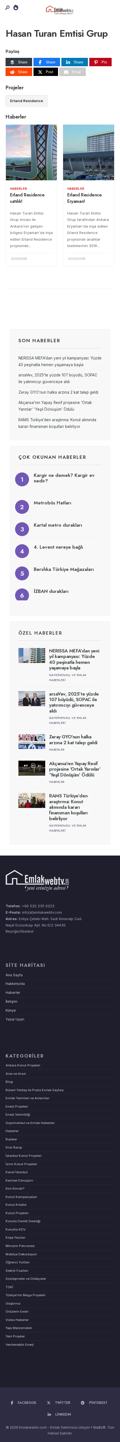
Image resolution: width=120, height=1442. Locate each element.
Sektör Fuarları (17, 1271)
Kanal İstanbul (17, 1172)
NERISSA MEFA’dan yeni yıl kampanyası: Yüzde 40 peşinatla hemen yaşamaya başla (74, 659)
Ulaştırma (13, 1303)
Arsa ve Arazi (16, 1074)
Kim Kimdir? (15, 1188)
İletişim (11, 1001)
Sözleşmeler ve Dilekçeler (26, 1279)
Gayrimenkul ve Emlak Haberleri (30, 1123)
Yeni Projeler (15, 1336)
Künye (11, 1010)
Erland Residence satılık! (27, 198)
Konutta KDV (16, 1229)
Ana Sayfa (14, 975)
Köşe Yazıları (15, 1237)
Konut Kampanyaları (21, 1197)
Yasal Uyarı (15, 1019)
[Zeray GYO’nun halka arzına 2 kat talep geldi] (31, 741)
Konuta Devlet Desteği (23, 1221)
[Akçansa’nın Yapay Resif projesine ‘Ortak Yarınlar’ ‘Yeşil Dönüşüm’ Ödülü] (31, 768)
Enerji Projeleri (17, 1106)
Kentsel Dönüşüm (19, 1180)
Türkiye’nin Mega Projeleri (25, 1295)
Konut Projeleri (17, 1213)
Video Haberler (17, 1320)
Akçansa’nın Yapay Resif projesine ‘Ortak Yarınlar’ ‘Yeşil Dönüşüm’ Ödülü (75, 769)
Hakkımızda (15, 984)
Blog (9, 1082)
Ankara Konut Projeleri (23, 1065)
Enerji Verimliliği (18, 1114)
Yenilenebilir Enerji (20, 1345)
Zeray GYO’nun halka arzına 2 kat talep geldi (58, 392)
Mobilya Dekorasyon (21, 1254)
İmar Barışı (14, 1147)
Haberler (18, 189)
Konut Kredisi (16, 1205)
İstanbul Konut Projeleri (24, 1156)
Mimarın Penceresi (20, 1246)
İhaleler (11, 1139)
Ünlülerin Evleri (17, 1311)
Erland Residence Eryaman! (84, 198)
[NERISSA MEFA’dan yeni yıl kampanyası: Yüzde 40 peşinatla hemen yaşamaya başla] (31, 655)
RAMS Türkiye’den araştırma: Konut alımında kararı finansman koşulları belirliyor (68, 807)
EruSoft (99, 1427)
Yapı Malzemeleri (19, 1328)
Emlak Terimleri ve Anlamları (27, 1098)
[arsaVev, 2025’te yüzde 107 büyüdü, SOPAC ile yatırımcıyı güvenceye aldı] (31, 698)
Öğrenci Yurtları (18, 1262)
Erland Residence (26, 100)
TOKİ (9, 1287)
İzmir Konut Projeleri (21, 1164)
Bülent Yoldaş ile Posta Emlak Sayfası (35, 1090)
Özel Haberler (40, 633)
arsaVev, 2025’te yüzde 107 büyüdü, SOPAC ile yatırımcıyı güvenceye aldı (74, 702)
